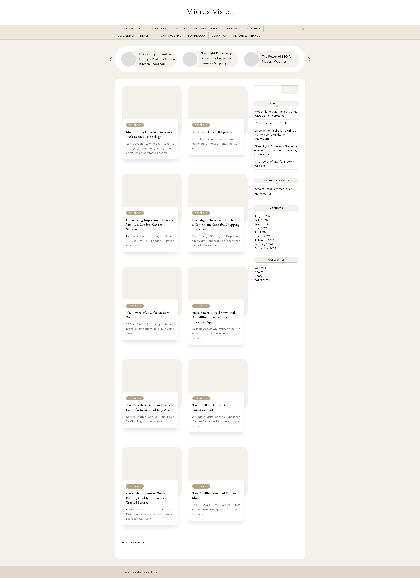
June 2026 (262, 224)
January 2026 (264, 244)
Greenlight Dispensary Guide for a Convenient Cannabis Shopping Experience (216, 224)
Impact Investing (130, 28)
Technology (158, 28)
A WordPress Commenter (271, 188)
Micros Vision (210, 11)
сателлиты (125, 35)
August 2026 (263, 216)
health (145, 35)
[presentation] (110, 58)
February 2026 (264, 240)
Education (180, 28)
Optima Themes (149, 572)
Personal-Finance (207, 28)
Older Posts (134, 542)
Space (259, 276)
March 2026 (262, 236)
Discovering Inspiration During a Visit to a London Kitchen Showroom (149, 224)
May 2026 (261, 228)
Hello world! (263, 193)
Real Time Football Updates (212, 132)
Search (289, 89)
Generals (234, 28)
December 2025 (265, 248)
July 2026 (261, 220)
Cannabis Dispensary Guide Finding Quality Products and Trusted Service (147, 497)
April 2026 (261, 232)
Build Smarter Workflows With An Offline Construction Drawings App (214, 317)
